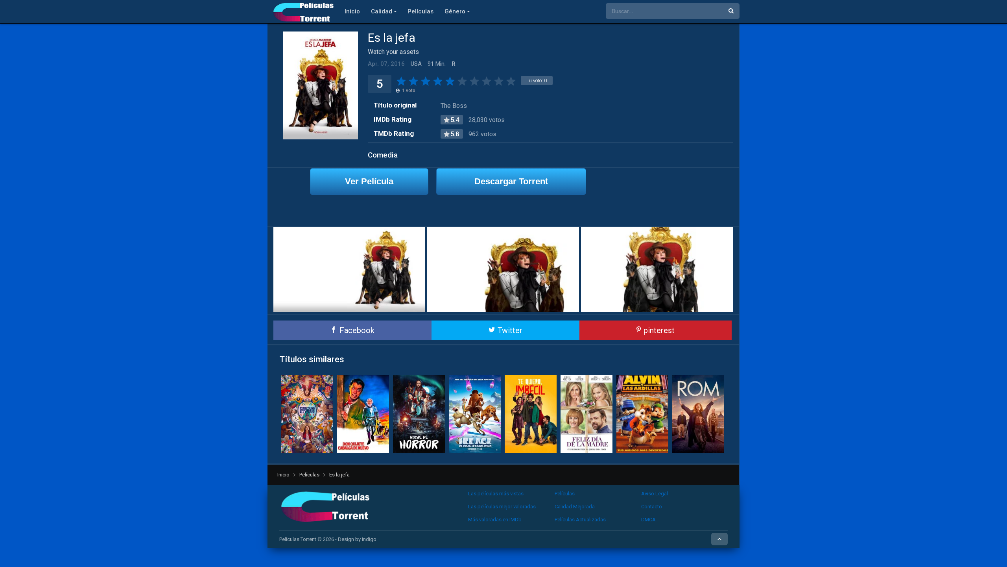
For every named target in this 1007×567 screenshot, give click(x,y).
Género (454, 11)
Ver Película (369, 181)
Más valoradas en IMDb (495, 520)
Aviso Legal (654, 494)
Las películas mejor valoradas (502, 507)
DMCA (648, 520)
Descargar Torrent (511, 181)
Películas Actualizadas (580, 520)
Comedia (383, 155)
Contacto (651, 507)
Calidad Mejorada (575, 507)
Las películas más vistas (496, 494)
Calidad (381, 11)
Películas (420, 11)
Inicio (352, 11)
